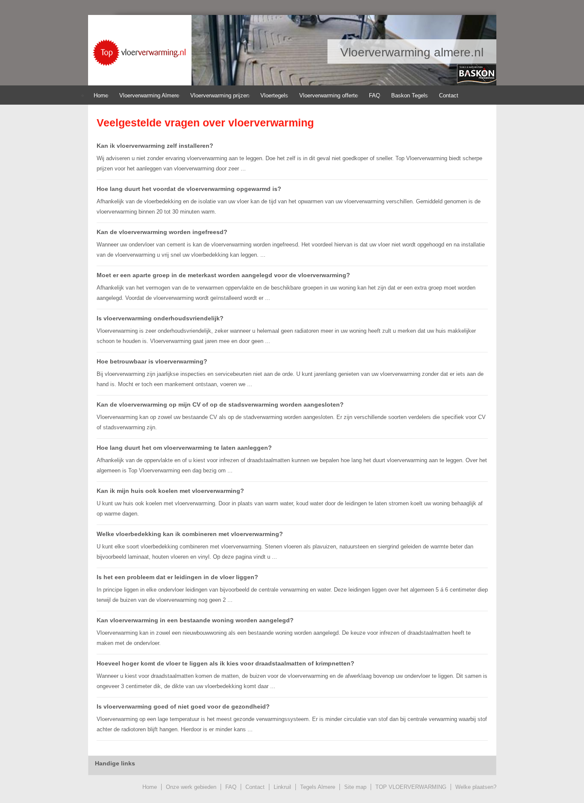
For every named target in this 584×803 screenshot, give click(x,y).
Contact (448, 95)
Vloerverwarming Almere (149, 95)
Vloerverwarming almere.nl (137, 53)
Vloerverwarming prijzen (219, 95)
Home (101, 95)
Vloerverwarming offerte (328, 95)
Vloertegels (274, 95)
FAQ (374, 95)
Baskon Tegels (409, 95)
